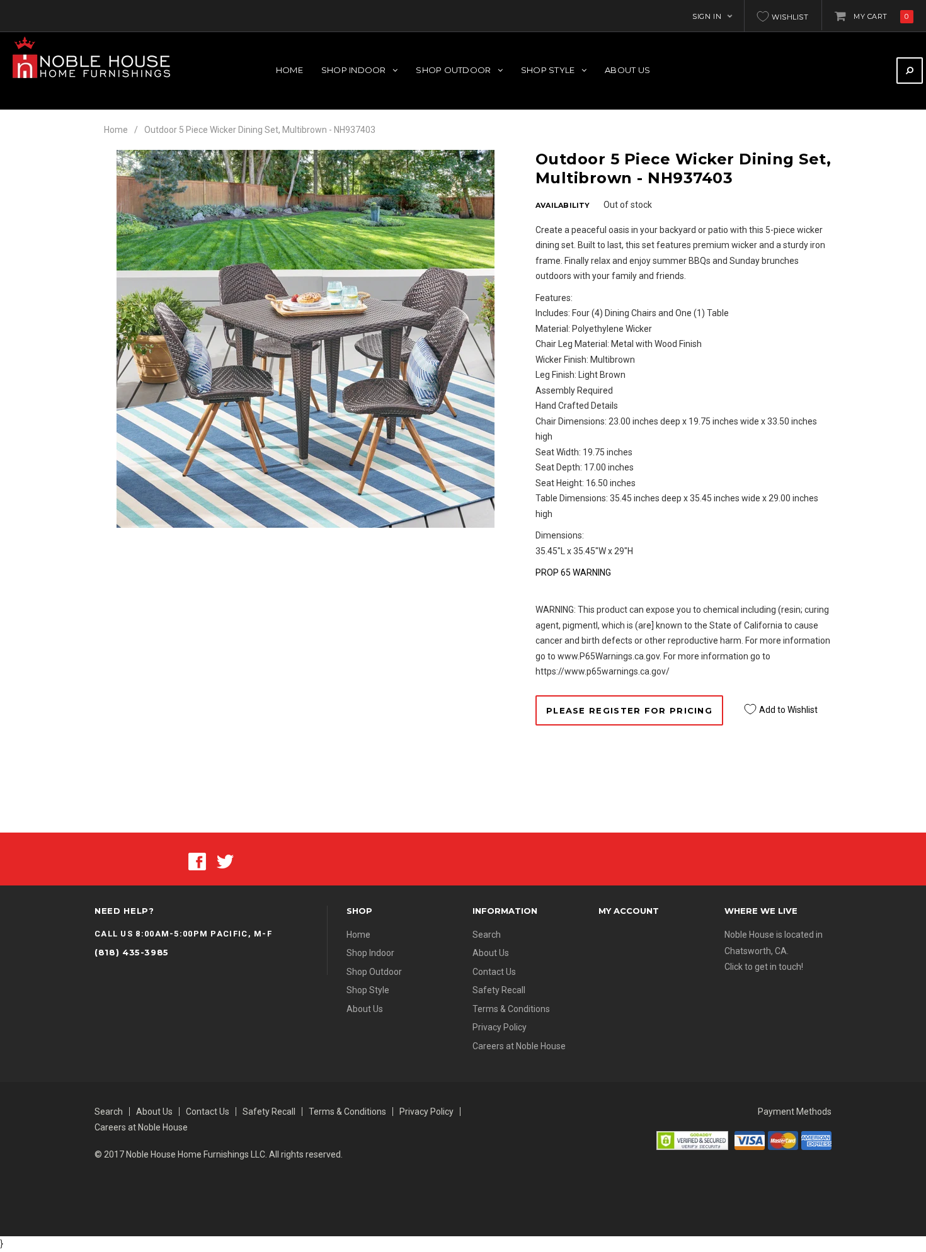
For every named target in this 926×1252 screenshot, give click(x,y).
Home (116, 130)
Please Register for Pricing (629, 710)
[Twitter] (225, 861)
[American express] (816, 1139)
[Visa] (750, 1139)
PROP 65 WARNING (573, 572)
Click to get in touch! (763, 967)
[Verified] (692, 1139)
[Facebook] (197, 861)
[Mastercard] (783, 1139)
